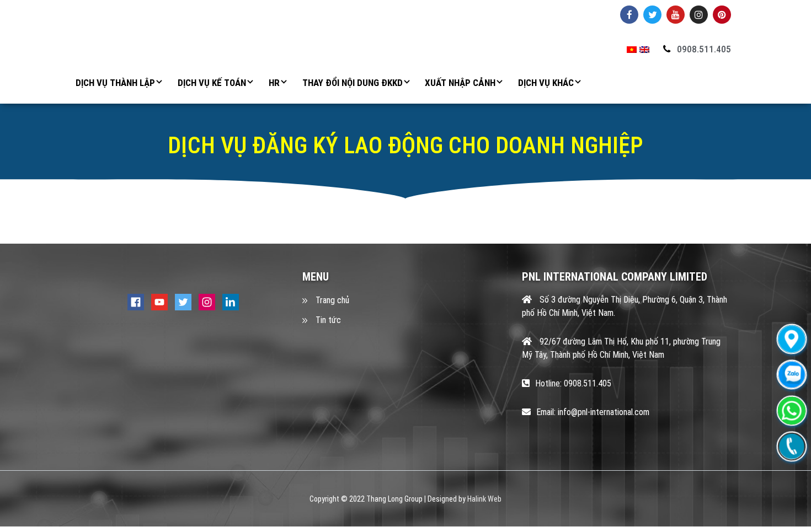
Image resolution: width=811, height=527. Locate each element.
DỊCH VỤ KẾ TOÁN (212, 82)
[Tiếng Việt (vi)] (632, 49)
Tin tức (328, 320)
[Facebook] (629, 15)
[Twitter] (652, 15)
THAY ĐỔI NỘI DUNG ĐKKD (352, 82)
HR (274, 82)
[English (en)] (644, 49)
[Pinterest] (722, 15)
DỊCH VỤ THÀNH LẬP (115, 82)
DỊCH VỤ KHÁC (546, 82)
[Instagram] (699, 15)
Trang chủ (332, 300)
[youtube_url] (675, 15)
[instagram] (207, 301)
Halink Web (484, 498)
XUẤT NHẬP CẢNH (460, 82)
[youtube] (159, 301)
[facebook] (135, 301)
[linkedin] (230, 301)
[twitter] (183, 301)
